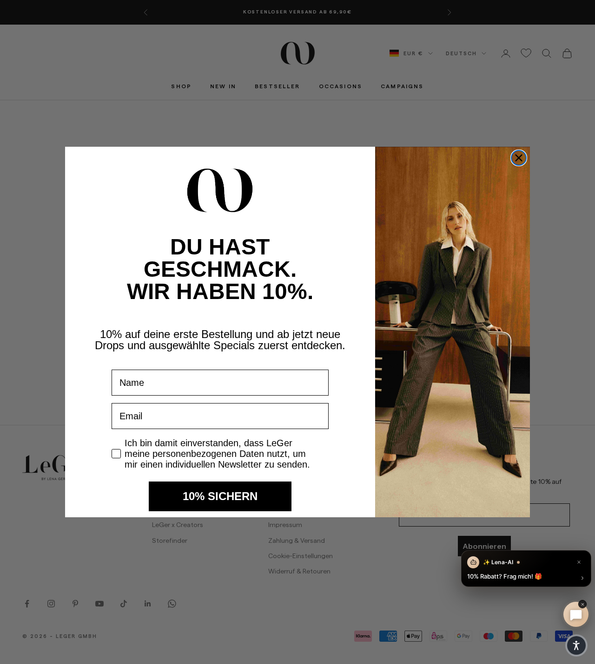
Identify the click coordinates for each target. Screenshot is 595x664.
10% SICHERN (220, 496)
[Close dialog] (518, 157)
